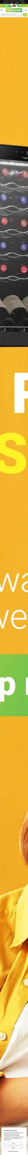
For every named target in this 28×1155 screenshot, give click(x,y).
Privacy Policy (7, 1139)
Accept (13, 1143)
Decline (13, 1147)
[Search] (25, 15)
